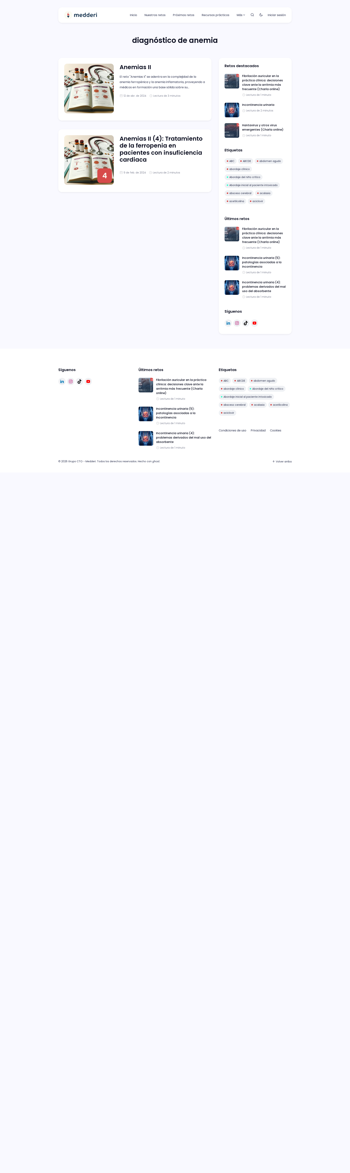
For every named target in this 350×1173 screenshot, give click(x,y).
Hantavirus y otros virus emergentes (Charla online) (262, 127)
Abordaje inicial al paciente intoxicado (253, 185)
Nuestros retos (155, 15)
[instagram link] (237, 323)
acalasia (265, 193)
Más (239, 15)
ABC (231, 161)
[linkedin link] (228, 323)
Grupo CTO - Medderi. (82, 461)
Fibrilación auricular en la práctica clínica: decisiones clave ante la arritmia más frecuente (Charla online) (262, 82)
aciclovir (257, 201)
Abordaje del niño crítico (244, 177)
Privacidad (258, 430)
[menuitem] (133, 15)
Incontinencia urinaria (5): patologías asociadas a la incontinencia (261, 262)
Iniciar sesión (277, 15)
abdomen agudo (270, 161)
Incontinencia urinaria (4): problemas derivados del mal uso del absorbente (264, 286)
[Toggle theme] (261, 15)
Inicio (133, 15)
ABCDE (247, 161)
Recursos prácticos (215, 15)
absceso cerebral (240, 193)
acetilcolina (236, 201)
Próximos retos (183, 15)
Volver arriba (284, 461)
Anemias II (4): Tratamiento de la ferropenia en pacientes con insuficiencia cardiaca (161, 149)
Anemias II (135, 67)
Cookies (275, 430)
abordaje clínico (239, 169)
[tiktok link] (245, 323)
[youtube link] (254, 323)
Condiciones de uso (232, 430)
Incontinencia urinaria (258, 105)
